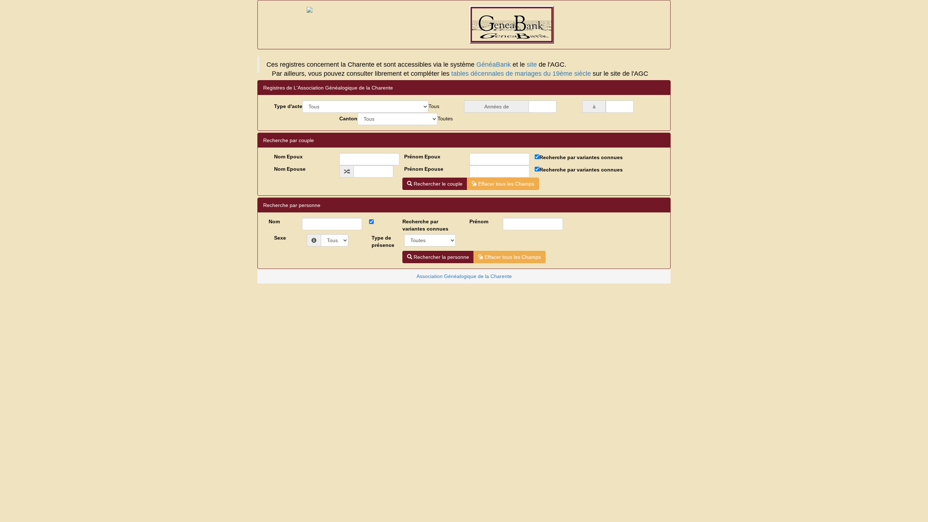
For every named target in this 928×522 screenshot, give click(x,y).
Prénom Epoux (422, 157)
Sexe (280, 238)
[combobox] (433, 106)
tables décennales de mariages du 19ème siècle (521, 73)
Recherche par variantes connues (581, 157)
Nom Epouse (290, 169)
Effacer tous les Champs (505, 184)
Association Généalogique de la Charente (464, 276)
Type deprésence (383, 241)
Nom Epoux (288, 157)
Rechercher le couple (437, 184)
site (532, 64)
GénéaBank (493, 64)
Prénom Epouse (423, 169)
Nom (274, 221)
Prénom (478, 221)
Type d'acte (288, 106)
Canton (348, 118)
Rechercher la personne (440, 257)
